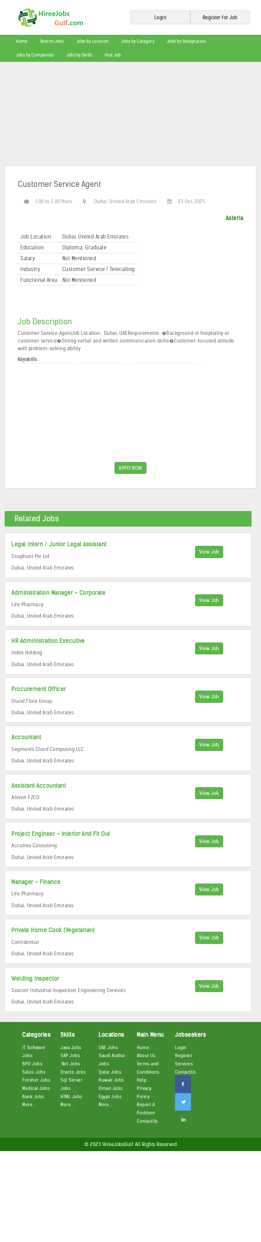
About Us (146, 1055)
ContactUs (147, 1121)
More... (29, 1104)
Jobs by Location (92, 41)
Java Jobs (70, 1047)
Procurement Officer (38, 689)
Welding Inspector (35, 978)
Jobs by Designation (186, 41)
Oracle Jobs (73, 1072)
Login (181, 1047)
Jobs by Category (137, 41)
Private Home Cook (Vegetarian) (53, 930)
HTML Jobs (71, 1096)
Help (141, 1080)
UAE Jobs (108, 1047)
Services (184, 1064)
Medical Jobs (36, 1088)
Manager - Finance (36, 882)
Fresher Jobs (36, 1080)
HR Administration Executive (48, 640)
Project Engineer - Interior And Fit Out (60, 833)
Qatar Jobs (110, 1072)
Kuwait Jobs (111, 1080)
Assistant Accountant (38, 785)
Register (183, 1055)
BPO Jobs (32, 1064)
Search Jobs (52, 41)
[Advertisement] (130, 116)
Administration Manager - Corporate (58, 592)
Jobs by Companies (35, 55)
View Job (209, 552)
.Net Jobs (70, 1064)
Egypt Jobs (110, 1096)
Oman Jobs (111, 1088)
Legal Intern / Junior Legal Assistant (59, 544)
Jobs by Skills (79, 55)
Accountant (26, 737)
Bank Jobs (33, 1096)
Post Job (113, 55)
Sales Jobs (34, 1072)
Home (21, 41)
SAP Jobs (70, 1055)
